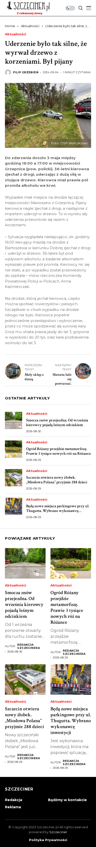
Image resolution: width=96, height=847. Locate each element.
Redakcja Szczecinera (28, 646)
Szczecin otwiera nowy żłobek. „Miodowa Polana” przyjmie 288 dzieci (56, 480)
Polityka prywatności (48, 840)
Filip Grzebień (25, 72)
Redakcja (13, 800)
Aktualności (30, 26)
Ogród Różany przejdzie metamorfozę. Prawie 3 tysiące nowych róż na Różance (58, 451)
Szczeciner (58, 832)
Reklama (13, 807)
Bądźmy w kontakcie (67, 800)
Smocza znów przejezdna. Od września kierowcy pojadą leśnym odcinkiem (57, 423)
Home (10, 26)
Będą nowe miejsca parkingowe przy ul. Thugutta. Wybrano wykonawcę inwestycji (57, 511)
